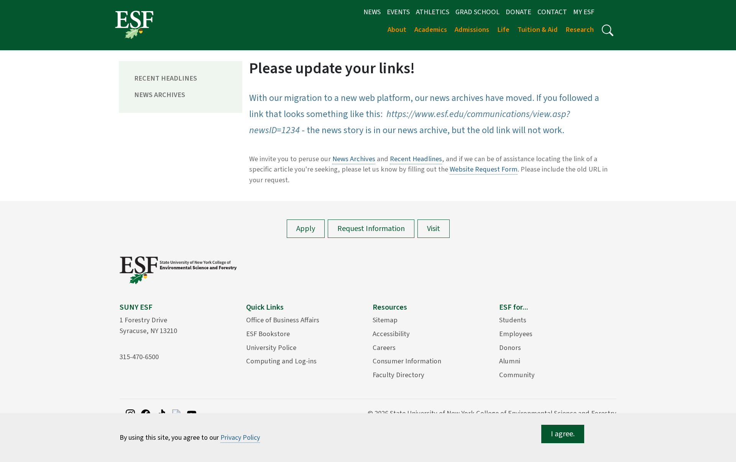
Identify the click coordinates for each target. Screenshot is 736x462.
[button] (607, 30)
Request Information (371, 228)
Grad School (477, 12)
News (372, 12)
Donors (510, 348)
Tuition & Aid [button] (538, 30)
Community (517, 375)
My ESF (583, 12)
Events (398, 12)
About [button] (397, 30)
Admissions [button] (472, 30)
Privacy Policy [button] (240, 437)
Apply (305, 228)
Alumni (509, 361)
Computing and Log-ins (281, 361)
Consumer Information (407, 361)
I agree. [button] (563, 434)
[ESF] (134, 24)
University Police (271, 348)
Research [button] (579, 30)
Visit (433, 228)
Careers (384, 348)
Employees (515, 334)
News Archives (159, 95)
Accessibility (391, 334)
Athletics (432, 12)
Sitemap (385, 320)
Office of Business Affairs (282, 320)
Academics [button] (430, 30)
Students (512, 320)
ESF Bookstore (268, 334)
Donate (518, 12)
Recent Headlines (165, 78)
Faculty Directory (398, 375)
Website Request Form (484, 169)
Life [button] (503, 30)
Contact (552, 12)
